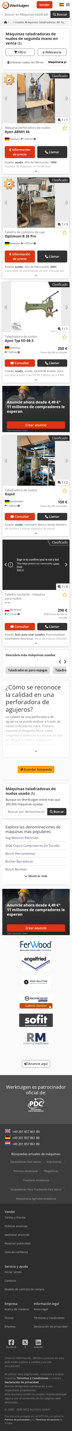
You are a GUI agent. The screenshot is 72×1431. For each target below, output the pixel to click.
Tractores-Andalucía (36, 1180)
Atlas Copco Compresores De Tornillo (32, 846)
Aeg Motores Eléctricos (22, 838)
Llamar (54, 152)
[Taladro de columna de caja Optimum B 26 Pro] (36, 202)
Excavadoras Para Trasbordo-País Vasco (36, 1189)
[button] (68, 4)
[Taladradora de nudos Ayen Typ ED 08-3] (36, 307)
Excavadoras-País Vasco (25, 1162)
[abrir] (36, 171)
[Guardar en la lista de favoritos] (64, 128)
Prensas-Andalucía (26, 1171)
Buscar (61, 14)
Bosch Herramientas (20, 853)
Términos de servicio (47, 1419)
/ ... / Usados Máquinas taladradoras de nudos (38, 22)
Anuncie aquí (37, 1064)
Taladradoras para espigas (27, 670)
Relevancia (53, 52)
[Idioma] (61, 4)
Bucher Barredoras (19, 861)
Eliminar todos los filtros (27, 62)
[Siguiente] (66, 98)
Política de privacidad (17, 1419)
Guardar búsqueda (37, 769)
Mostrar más (38, 876)
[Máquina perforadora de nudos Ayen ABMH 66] (36, 98)
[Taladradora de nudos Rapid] (36, 460)
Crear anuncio (36, 425)
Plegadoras (51, 1171)
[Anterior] (5, 98)
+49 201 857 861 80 (26, 1132)
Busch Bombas (16, 869)
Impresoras (54, 1162)
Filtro (21, 52)
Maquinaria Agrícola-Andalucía (36, 1198)
